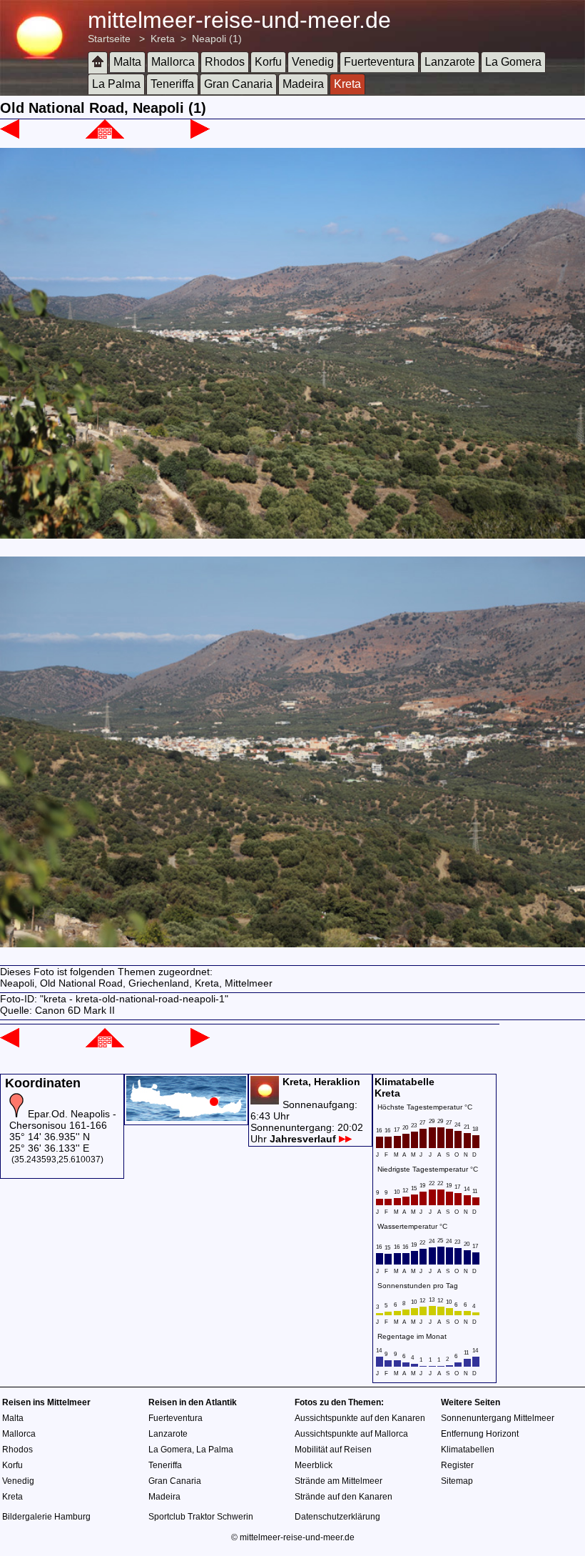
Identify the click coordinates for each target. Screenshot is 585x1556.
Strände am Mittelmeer (338, 1481)
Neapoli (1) (217, 38)
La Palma (116, 84)
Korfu (268, 62)
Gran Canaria (238, 84)
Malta (127, 62)
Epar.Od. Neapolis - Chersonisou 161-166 (62, 1119)
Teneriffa (172, 84)
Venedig (313, 62)
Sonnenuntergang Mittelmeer (497, 1418)
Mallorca (173, 62)
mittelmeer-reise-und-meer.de (239, 20)
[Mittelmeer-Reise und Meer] (98, 62)
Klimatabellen (467, 1450)
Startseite (109, 38)
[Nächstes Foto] (200, 135)
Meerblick (313, 1465)
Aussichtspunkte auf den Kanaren (360, 1418)
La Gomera (513, 62)
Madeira (303, 84)
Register (457, 1465)
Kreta (163, 38)
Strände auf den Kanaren (343, 1497)
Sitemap (457, 1481)
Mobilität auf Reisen (333, 1450)
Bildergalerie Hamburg (46, 1517)
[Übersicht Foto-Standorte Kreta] (186, 1117)
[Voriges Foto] (9, 135)
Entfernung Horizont (480, 1434)
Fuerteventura (379, 62)
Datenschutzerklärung (337, 1517)
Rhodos (225, 62)
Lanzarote (449, 62)
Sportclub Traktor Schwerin (200, 1517)
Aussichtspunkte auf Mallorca (351, 1434)
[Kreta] (105, 135)
